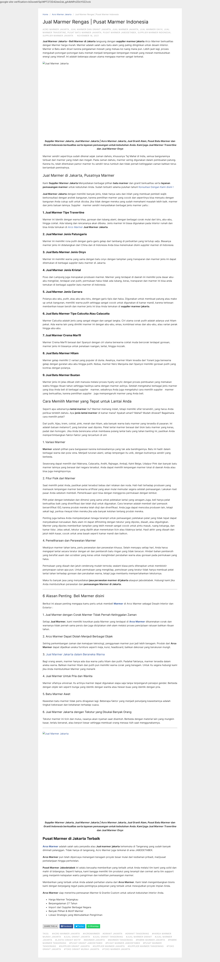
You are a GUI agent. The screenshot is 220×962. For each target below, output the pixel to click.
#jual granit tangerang (108, 937)
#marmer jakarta (94, 940)
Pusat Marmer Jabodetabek (119, 32)
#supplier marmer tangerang (146, 946)
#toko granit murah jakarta (81, 949)
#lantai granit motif (68, 940)
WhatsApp (94, 926)
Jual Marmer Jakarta (125, 29)
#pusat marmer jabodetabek (123, 943)
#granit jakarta (112, 933)
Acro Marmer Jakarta (61, 14)
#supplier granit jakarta (74, 946)
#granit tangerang (137, 933)
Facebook (67, 926)
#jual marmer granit (139, 937)
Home (45, 14)
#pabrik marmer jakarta (150, 940)
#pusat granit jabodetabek (86, 943)
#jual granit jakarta (77, 937)
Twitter (81, 926)
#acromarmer (91, 933)
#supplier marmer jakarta (109, 946)
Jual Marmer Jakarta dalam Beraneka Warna (75, 654)
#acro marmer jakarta (66, 933)
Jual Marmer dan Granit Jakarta (91, 29)
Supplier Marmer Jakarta (58, 35)
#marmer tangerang (120, 940)
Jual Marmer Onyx (151, 29)
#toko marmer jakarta (116, 949)
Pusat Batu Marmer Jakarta (84, 32)
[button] (156, 186)
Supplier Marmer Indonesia (154, 32)
